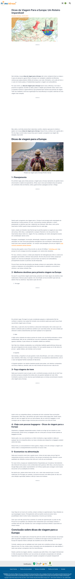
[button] (62, 3)
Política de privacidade (26, 569)
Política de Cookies (53, 569)
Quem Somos (13, 569)
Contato (63, 569)
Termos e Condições (40, 569)
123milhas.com (53, 249)
